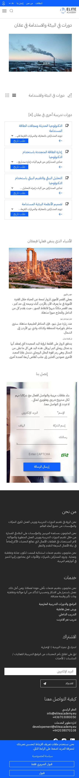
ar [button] (13, 3)
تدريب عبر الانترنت (66, 619)
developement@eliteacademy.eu (54, 727)
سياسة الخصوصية (42, 756)
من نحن (29, 3)
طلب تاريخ (19, 140)
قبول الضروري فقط (41, 764)
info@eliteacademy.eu (61, 713)
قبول (42, 773)
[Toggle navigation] (4, 10)
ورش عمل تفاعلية (66, 609)
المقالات (39, 3)
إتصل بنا (20, 3)
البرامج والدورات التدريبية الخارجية (57, 604)
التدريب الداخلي (67, 614)
